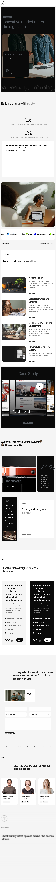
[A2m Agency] (4, 3)
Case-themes (46, 243)
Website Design (36, 277)
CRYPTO (28, 848)
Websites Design (17, 383)
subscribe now (8, 733)
